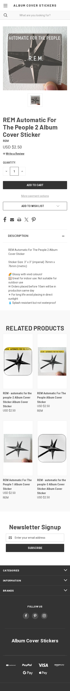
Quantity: (9, 162)
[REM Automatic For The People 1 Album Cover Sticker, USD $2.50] (18, 448)
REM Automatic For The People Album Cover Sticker (51, 398)
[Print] (19, 219)
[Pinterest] (34, 219)
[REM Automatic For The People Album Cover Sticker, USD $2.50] (52, 361)
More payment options (35, 196)
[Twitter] (26, 219)
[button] (13, 153)
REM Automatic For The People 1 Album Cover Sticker (17, 484)
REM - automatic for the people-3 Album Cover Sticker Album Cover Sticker (51, 486)
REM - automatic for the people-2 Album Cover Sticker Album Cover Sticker (17, 400)
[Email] (12, 219)
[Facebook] (5, 219)
